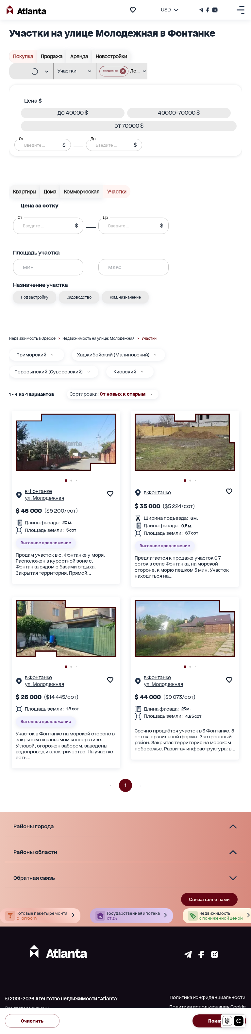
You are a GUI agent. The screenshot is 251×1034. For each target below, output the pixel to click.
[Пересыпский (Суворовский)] (88, 371)
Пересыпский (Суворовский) (48, 371)
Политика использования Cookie (207, 1006)
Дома (50, 191)
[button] (113, 71)
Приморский (31, 354)
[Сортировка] (151, 394)
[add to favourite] (133, 10)
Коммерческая (81, 191)
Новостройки (111, 56)
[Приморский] (52, 354)
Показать (219, 1021)
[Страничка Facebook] (208, 10)
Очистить (32, 1021)
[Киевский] (142, 371)
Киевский (124, 371)
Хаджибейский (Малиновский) (113, 354)
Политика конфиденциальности (207, 997)
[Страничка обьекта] (19, 496)
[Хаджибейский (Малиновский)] (155, 354)
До (93, 138)
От (21, 138)
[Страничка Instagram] (214, 10)
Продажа (52, 56)
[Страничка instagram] (214, 956)
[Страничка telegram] (188, 956)
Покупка (23, 56)
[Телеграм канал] (202, 10)
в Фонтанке (38, 491)
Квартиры (24, 191)
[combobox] (28, 71)
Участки (116, 191)
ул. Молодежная (44, 498)
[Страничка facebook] (201, 956)
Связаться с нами (209, 899)
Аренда (79, 56)
